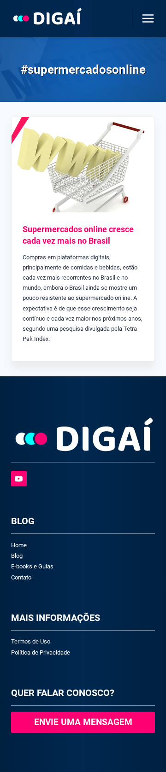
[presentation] (83, 164)
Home (19, 545)
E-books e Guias (32, 566)
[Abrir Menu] (146, 18)
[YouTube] (19, 478)
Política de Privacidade (40, 652)
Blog (17, 555)
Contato (21, 577)
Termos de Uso (30, 641)
